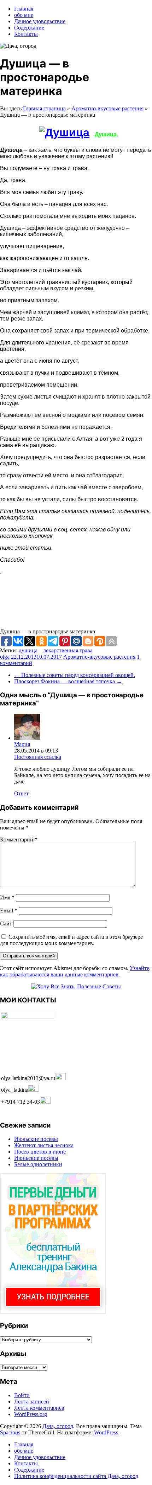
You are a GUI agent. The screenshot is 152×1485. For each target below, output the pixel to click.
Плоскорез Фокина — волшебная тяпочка (68, 681)
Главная (23, 9)
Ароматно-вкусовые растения (107, 108)
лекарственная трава (68, 650)
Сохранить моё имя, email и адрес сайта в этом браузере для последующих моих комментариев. (71, 940)
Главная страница (44, 108)
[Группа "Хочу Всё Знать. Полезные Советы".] (76, 986)
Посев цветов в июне (40, 1152)
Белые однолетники (38, 1164)
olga (5, 657)
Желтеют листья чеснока (44, 1145)
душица (28, 650)
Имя (7, 897)
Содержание (29, 28)
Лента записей (31, 1402)
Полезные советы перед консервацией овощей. (74, 675)
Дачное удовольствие (39, 21)
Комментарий (18, 839)
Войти (22, 1395)
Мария (22, 744)
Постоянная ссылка (37, 757)
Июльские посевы (36, 1139)
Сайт (6, 923)
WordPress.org (30, 1414)
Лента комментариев (39, 1408)
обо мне (23, 15)
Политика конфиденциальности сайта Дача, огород (76, 1476)
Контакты (26, 34)
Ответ (21, 793)
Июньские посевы (36, 1158)
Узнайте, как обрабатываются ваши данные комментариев (75, 971)
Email (8, 910)
